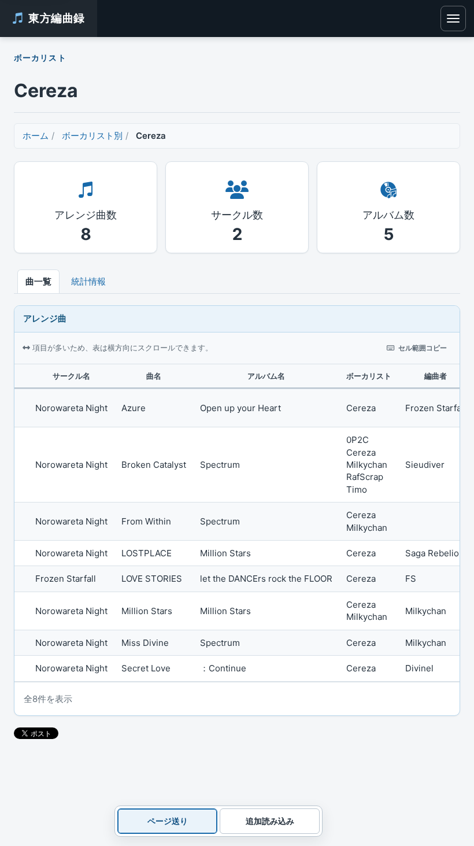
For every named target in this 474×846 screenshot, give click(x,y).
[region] (237, 523)
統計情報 (88, 281)
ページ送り (167, 821)
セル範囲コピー (422, 347)
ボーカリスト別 (92, 135)
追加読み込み (270, 821)
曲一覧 (38, 281)
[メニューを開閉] (453, 18)
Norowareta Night (71, 407)
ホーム (36, 135)
